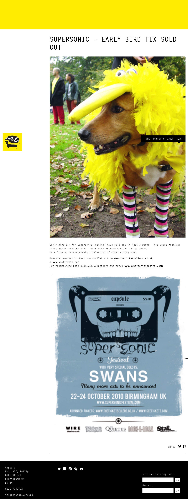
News (179, 138)
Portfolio (158, 138)
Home (147, 138)
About (170, 138)
